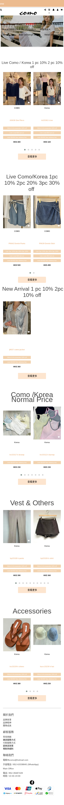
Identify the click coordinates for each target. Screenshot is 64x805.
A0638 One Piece (17, 120)
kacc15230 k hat (47, 667)
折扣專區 (30, 24)
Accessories (28, 29)
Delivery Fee (8, 34)
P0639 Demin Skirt (47, 243)
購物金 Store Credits (50, 24)
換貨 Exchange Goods (29, 34)
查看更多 (32, 156)
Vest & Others (9, 29)
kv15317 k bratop (17, 455)
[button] (25, 149)
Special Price (15, 24)
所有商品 (44, 29)
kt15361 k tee (47, 120)
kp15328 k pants (17, 558)
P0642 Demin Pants (17, 243)
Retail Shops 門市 (53, 34)
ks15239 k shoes (17, 667)
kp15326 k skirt (47, 558)
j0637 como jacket (17, 350)
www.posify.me (32, 801)
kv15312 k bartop (47, 455)
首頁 (2, 24)
